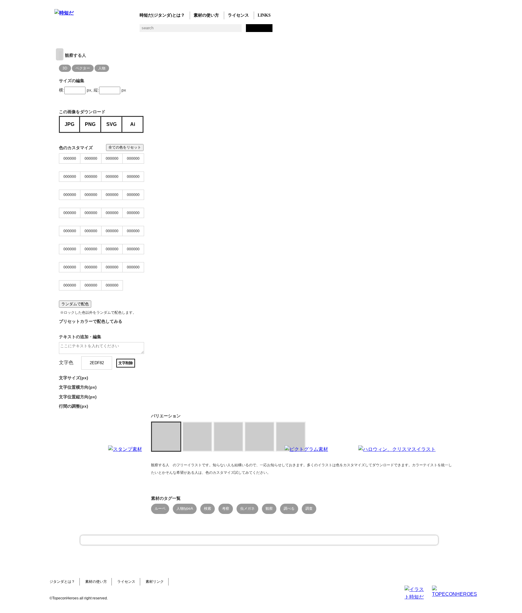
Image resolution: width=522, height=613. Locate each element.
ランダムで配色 (75, 304)
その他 (275, 30)
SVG (111, 124)
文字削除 (125, 363)
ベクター (239, 30)
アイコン (227, 30)
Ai (132, 124)
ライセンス (238, 15)
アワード (167, 30)
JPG (69, 124)
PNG (90, 124)
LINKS (264, 15)
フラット (263, 30)
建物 (155, 30)
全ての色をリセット (124, 147)
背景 (143, 30)
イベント (215, 30)
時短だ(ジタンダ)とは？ (162, 15)
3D (65, 68)
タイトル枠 (179, 30)
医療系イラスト (106, 30)
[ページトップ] (259, 540)
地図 (203, 30)
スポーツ (191, 30)
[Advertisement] (215, 483)
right (59, 54)
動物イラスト (130, 30)
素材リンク (155, 581)
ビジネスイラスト (70, 30)
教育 (118, 30)
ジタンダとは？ (62, 581)
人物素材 (58, 30)
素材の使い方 (206, 15)
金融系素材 (82, 30)
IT (94, 30)
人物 (101, 68)
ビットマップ (251, 30)
